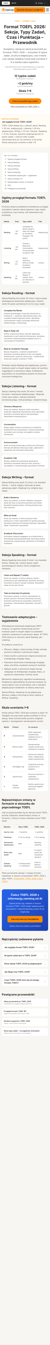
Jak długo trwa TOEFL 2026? (25, 972)
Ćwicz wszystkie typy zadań (25, 101)
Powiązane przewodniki (15, 189)
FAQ (8, 185)
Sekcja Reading (12, 162)
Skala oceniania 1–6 (14, 179)
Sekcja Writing (12, 169)
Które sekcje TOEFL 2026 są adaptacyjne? (25, 963)
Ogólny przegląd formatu (16, 159)
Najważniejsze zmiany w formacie (19, 182)
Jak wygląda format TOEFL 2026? (25, 947)
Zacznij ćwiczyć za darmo (30, 10)
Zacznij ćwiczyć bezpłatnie (25, 919)
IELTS (14, 3)
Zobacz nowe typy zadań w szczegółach (25, 926)
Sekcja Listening (12, 166)
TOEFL (5, 3)
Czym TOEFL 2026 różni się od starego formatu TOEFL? (25, 981)
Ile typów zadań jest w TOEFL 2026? (25, 955)
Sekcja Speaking (12, 172)
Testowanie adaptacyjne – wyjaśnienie (21, 175)
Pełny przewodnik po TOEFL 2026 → (25, 106)
